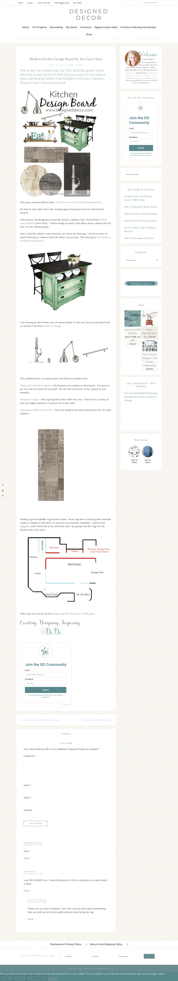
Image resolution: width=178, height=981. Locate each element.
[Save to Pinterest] (2, 496)
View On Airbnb (132, 393)
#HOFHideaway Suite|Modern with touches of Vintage (141, 397)
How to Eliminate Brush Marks (140, 206)
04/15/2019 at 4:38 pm (37, 902)
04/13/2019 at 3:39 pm (33, 874)
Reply (27, 858)
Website (28, 810)
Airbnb (51, 65)
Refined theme (90, 968)
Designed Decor (89, 14)
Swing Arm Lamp (29, 399)
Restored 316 (104, 968)
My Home (79, 65)
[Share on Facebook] (2, 485)
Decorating (60, 65)
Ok (6, 978)
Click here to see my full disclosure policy (79, 202)
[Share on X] (2, 490)
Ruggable (25, 526)
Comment (30, 756)
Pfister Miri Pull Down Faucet (36, 385)
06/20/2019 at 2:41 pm (33, 845)
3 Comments (66, 705)
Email (27, 797)
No (20, 978)
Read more (37, 978)
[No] (52, 978)
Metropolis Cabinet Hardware (36, 410)
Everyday (70, 65)
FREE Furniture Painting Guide (140, 213)
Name (28, 785)
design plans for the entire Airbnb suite (73, 613)
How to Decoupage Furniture (139, 238)
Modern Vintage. (53, 326)
